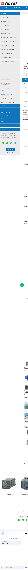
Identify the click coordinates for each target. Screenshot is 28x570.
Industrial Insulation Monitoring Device (10, 89)
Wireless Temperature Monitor (10, 33)
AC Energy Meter (10, 29)
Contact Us (4, 115)
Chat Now (4, 125)
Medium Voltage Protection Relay (10, 62)
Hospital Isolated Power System (10, 41)
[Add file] (2, 567)
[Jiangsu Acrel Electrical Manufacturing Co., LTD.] (3, 143)
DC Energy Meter (10, 25)
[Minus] (26, 533)
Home (5, 7)
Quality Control (6, 112)
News (2, 118)
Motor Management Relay (10, 57)
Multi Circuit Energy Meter (10, 45)
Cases (2, 121)
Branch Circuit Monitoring (10, 53)
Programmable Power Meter (10, 49)
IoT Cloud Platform (10, 75)
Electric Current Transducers (10, 71)
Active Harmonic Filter (10, 79)
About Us (3, 106)
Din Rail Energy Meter (10, 17)
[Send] (26, 567)
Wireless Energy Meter (10, 21)
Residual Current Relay (10, 94)
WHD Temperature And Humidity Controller (10, 84)
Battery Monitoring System (10, 98)
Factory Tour (5, 109)
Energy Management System (10, 102)
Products (17, 7)
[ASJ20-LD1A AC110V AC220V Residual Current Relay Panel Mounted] (8, 483)
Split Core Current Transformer (10, 37)
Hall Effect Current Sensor (10, 67)
